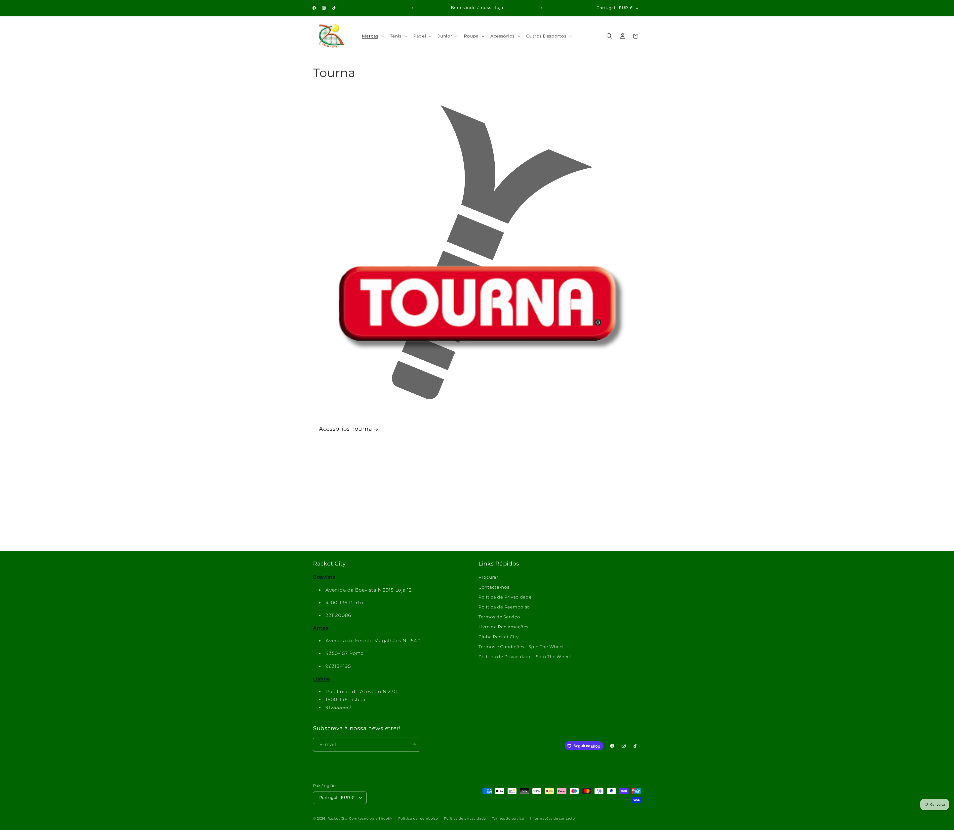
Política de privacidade (465, 818)
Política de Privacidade (505, 597)
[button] (372, 36)
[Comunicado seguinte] (541, 8)
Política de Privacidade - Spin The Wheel (524, 656)
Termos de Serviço (499, 616)
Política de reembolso (418, 818)
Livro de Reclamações (503, 626)
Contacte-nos (493, 587)
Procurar (488, 577)
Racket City (337, 818)
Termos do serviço (508, 818)
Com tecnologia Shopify (370, 818)
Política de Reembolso (504, 606)
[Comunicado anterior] (412, 8)
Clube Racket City (498, 636)
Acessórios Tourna (345, 429)
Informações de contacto (552, 818)
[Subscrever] (413, 745)
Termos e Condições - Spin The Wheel (521, 646)
